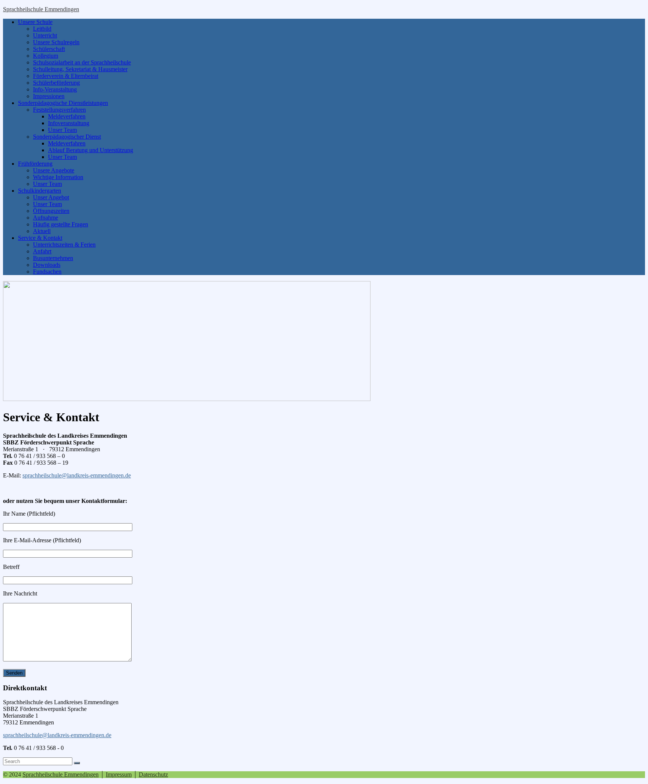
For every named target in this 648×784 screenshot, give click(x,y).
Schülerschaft (49, 49)
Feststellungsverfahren (59, 109)
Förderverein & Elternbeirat (65, 76)
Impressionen (48, 96)
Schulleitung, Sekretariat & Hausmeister (80, 69)
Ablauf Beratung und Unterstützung (90, 150)
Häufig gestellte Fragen (60, 224)
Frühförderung (35, 163)
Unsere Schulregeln (56, 42)
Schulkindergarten (39, 190)
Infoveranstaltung (68, 123)
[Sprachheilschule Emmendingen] (186, 399)
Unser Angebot (51, 197)
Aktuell (42, 231)
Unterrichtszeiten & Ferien (64, 244)
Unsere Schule (35, 22)
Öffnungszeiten (51, 211)
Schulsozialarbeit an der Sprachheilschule (82, 62)
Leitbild (42, 28)
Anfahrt (42, 251)
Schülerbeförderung (56, 82)
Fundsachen (47, 271)
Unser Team (62, 130)
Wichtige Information (58, 177)
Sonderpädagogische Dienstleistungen (63, 103)
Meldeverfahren (67, 116)
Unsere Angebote (53, 170)
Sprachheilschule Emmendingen (41, 9)
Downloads (46, 265)
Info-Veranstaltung (55, 89)
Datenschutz (153, 774)
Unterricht (45, 35)
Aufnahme (45, 217)
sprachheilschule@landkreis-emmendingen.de (76, 475)
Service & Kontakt (40, 238)
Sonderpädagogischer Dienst (67, 136)
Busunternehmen (53, 258)
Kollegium (45, 55)
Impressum (119, 774)
